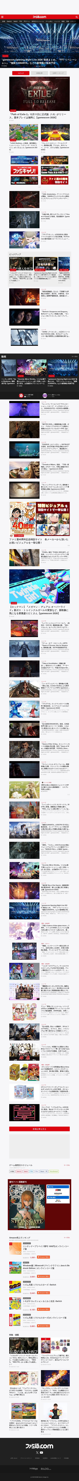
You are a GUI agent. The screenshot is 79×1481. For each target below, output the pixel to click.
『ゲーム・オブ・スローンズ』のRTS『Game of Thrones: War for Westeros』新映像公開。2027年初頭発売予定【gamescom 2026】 (48, 382)
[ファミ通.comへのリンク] (39, 17)
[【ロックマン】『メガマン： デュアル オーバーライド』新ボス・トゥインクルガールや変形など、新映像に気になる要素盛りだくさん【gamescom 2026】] (39, 586)
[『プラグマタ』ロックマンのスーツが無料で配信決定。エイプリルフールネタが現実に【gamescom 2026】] (24, 709)
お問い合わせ (13, 1458)
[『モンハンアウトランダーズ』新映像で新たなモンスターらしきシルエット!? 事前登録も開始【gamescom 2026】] (24, 490)
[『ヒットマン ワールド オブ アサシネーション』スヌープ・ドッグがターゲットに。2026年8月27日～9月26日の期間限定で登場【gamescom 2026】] (24, 409)
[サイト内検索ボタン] (76, 17)
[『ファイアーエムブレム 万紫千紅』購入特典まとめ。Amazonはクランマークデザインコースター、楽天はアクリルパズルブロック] (55, 1345)
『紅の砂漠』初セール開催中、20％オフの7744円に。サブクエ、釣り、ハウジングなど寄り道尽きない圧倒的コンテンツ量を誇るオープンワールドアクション (55, 1028)
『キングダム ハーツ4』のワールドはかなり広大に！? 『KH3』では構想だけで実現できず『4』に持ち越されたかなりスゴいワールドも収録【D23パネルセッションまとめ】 (55, 1392)
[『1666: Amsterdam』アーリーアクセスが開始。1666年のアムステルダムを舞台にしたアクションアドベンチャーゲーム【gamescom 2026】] (24, 199)
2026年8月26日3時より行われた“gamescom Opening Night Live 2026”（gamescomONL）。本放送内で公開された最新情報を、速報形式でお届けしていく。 (55, 411)
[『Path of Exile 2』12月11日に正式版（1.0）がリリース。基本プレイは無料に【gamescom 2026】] (39, 94)
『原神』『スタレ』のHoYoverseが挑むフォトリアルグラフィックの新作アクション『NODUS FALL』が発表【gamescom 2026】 (55, 847)
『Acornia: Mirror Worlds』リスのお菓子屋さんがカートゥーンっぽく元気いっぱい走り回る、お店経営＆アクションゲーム (55, 867)
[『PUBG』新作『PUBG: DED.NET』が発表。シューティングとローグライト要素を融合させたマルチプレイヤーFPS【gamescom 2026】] (24, 557)
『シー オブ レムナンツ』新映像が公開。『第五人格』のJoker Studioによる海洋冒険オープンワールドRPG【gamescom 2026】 (55, 685)
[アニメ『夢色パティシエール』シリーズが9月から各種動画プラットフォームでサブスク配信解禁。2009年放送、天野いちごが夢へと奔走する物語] (24, 1011)
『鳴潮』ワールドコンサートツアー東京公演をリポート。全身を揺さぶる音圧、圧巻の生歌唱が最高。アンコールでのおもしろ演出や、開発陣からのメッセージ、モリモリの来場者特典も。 (55, 953)
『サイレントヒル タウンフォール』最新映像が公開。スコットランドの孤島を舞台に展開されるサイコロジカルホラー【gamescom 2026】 (55, 766)
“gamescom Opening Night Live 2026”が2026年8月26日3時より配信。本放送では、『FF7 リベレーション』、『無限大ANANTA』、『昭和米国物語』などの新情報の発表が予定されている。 (55, 912)
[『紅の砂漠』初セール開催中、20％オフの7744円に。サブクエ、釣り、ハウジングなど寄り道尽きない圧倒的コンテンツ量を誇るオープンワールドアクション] (24, 1032)
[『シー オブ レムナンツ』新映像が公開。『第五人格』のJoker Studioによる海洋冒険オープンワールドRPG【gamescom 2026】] (24, 689)
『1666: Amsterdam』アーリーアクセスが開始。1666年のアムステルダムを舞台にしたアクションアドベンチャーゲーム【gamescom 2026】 (55, 196)
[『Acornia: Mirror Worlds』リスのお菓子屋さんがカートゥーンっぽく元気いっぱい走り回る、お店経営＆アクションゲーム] (24, 870)
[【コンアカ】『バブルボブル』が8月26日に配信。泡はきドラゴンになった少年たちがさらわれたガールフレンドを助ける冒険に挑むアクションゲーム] (24, 1112)
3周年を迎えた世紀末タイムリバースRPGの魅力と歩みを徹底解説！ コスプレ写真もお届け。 (55, 787)
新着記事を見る (39, 1128)
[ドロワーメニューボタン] (2, 17)
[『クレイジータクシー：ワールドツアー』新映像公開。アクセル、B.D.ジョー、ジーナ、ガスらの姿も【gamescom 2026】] (55, 132)
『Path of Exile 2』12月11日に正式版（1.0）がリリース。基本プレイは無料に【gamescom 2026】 (37, 116)
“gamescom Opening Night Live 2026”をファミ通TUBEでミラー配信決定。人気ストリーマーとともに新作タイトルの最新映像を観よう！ (45, 276)
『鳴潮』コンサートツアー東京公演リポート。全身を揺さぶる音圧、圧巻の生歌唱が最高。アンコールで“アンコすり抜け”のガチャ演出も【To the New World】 (55, 948)
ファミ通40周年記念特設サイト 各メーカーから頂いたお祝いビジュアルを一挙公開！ (38, 541)
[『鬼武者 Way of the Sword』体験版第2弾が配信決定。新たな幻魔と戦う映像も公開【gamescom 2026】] (24, 890)
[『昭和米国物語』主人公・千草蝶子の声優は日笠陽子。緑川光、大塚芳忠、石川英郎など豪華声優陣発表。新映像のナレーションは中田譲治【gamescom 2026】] (24, 296)
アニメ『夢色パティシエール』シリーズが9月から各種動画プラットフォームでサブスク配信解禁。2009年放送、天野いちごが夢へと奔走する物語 (55, 1008)
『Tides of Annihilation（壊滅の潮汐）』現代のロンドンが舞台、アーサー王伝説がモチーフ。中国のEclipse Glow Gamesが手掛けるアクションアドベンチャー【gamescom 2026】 (55, 665)
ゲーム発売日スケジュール (20, 1165)
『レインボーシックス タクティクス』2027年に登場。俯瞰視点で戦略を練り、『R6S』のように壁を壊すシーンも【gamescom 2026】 (55, 806)
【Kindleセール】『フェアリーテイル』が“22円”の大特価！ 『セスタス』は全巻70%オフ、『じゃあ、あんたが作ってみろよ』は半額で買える (23, 1391)
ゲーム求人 (49, 21)
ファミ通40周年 (19, 535)
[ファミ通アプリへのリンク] (33, 1468)
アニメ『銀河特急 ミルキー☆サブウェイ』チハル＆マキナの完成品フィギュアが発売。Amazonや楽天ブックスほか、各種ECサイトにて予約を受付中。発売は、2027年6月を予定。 (55, 973)
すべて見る (75, 356)
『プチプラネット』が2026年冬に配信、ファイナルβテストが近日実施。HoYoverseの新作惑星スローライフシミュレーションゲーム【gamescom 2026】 (55, 236)
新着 (3, 21)
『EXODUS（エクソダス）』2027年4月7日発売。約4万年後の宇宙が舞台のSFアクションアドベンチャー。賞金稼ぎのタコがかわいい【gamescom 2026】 (55, 446)
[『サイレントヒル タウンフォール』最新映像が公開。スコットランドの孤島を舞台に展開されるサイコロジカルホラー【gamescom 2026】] (24, 769)
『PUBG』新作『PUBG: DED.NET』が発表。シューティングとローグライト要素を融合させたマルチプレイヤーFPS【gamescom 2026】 (55, 554)
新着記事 (39, 73)
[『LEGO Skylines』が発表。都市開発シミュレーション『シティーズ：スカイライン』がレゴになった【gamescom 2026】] (23, 132)
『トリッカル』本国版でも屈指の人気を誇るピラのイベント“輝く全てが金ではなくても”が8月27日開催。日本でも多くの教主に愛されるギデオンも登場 (55, 1049)
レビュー (13, 270)
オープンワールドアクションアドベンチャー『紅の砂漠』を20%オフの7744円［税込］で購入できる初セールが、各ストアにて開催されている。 (55, 1033)
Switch (16, 21)
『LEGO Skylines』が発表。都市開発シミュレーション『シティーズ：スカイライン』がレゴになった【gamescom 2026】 (23, 146)
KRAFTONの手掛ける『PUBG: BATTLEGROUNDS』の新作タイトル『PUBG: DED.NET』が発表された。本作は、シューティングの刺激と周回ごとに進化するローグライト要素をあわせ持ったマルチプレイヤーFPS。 (55, 559)
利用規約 (37, 1458)
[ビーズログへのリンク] (46, 1468)
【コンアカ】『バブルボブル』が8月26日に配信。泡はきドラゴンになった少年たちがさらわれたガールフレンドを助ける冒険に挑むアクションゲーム (55, 1109)
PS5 (20, 21)
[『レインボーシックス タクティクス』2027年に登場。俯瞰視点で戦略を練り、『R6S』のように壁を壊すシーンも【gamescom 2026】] (24, 810)
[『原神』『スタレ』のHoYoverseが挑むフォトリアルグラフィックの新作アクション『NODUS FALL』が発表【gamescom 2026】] (24, 850)
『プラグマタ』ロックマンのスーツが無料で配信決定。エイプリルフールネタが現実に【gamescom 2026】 (55, 706)
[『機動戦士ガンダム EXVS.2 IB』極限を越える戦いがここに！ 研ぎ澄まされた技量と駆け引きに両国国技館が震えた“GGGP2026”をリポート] (39, 45)
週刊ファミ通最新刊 (18, 1182)
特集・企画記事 (71, 21)
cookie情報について (55, 1458)
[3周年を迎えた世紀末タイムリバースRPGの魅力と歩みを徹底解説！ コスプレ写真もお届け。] (24, 789)
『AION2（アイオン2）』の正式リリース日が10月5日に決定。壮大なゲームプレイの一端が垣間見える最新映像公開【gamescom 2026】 (55, 334)
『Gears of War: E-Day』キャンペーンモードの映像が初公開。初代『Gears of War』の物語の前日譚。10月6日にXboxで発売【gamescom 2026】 (55, 746)
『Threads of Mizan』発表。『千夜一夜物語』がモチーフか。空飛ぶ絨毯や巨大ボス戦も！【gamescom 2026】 (55, 466)
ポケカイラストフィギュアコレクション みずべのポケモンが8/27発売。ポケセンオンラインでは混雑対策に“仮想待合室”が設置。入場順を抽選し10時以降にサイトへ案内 (55, 1089)
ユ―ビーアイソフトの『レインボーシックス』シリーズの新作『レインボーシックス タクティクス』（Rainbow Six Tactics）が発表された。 (55, 811)
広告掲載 (66, 1458)
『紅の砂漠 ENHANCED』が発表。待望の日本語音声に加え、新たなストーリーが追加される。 (55, 731)
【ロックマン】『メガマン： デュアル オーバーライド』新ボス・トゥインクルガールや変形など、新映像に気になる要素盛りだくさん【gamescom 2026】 (38, 610)
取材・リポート (45, 943)
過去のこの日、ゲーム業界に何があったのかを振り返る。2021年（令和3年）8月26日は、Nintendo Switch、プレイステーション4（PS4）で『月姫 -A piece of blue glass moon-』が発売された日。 (55, 932)
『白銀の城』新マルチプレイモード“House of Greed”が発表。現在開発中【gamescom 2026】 (55, 216)
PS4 (36, 1171)
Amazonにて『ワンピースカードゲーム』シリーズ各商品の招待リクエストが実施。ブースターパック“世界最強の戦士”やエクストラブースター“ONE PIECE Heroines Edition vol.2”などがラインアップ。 (55, 1074)
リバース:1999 (47, 782)
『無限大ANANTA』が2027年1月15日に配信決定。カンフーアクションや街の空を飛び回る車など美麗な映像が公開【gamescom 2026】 (55, 827)
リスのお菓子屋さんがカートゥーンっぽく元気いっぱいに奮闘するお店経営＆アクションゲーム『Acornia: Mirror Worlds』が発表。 (55, 872)
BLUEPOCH (44, 791)
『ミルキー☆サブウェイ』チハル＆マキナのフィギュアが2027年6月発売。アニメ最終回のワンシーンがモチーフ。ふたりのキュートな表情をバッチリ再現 (55, 968)
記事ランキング (58, 73)
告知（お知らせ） (40, 270)
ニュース (57, 21)
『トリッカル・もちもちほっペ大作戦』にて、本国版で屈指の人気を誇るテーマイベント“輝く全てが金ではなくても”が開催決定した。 (55, 1054)
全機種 (12, 1171)
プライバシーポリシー (26, 1458)
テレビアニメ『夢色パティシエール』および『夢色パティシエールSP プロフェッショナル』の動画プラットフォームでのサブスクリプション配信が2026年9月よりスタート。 (55, 1013)
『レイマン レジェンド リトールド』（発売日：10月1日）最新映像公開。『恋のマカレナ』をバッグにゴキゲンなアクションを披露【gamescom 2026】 (16, 382)
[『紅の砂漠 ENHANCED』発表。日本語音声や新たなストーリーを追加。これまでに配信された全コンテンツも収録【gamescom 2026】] (24, 729)
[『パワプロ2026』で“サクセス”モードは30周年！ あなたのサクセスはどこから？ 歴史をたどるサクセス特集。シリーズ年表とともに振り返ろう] (23, 1411)
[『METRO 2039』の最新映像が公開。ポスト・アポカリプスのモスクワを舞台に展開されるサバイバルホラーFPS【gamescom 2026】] (24, 429)
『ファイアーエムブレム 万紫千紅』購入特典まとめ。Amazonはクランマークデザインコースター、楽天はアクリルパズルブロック (55, 1358)
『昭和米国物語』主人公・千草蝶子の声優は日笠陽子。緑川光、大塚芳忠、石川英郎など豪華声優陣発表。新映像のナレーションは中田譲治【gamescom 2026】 (55, 293)
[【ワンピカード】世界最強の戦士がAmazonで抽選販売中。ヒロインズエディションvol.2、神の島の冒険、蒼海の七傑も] (24, 1072)
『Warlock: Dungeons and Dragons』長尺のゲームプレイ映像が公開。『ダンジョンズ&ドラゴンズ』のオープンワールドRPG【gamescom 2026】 (55, 314)
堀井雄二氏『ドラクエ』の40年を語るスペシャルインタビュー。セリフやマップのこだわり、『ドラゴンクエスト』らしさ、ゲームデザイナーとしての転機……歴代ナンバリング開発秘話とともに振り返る (55, 1426)
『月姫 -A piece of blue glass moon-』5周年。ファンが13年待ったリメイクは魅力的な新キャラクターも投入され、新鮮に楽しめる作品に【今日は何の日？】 (55, 927)
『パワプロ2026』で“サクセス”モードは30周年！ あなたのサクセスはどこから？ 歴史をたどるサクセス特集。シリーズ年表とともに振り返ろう (23, 1424)
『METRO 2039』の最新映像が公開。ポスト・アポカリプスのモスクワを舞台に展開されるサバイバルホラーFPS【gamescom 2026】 (55, 426)
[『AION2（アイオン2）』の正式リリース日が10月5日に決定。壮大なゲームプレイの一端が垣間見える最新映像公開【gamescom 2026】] (24, 337)
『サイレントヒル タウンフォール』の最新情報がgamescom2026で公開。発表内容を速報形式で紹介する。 (55, 771)
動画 (63, 21)
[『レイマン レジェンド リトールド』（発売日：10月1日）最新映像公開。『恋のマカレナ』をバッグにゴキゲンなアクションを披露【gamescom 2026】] (17, 367)
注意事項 (45, 1458)
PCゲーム (27, 21)
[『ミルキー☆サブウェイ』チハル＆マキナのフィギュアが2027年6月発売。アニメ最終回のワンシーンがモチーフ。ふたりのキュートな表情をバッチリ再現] (24, 971)
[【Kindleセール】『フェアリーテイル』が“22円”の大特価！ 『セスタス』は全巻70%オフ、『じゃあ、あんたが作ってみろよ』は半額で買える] (23, 1378)
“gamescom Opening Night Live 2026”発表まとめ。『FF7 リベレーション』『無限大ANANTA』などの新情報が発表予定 (55, 907)
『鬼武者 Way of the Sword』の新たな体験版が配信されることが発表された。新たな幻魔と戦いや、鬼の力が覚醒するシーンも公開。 (55, 892)
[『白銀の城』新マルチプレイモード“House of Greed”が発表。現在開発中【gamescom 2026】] (24, 219)
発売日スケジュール (38, 21)
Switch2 (9, 21)
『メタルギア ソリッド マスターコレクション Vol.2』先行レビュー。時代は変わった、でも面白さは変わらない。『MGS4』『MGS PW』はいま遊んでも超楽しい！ (20, 276)
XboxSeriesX (54, 1171)
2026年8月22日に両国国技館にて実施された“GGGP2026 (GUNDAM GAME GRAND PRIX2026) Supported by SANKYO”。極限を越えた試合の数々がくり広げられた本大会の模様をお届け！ (55, 993)
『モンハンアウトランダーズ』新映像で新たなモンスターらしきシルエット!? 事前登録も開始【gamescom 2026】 (55, 487)
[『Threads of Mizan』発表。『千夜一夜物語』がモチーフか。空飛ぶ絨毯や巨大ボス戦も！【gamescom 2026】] (24, 470)
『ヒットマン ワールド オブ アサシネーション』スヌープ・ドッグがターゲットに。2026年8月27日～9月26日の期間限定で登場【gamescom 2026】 (55, 406)
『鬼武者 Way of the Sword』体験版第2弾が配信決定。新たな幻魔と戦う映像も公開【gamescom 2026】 (55, 887)
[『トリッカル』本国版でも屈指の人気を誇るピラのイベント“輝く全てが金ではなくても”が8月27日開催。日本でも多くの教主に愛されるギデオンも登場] (24, 1052)
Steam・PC (43, 1171)
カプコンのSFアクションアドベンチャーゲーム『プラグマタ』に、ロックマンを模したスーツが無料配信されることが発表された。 (55, 711)
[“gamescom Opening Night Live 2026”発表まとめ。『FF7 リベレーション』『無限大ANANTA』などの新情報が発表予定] (24, 910)
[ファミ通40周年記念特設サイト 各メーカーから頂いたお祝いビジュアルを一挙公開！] (39, 519)
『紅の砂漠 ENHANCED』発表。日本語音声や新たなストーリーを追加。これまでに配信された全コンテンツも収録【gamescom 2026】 (55, 726)
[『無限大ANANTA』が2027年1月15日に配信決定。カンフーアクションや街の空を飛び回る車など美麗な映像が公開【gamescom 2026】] (24, 830)
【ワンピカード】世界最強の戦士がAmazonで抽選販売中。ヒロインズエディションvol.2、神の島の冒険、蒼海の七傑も (55, 1069)
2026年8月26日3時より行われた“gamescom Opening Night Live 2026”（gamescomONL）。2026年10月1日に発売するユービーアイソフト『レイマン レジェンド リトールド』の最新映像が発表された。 (55, 630)
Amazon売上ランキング (19, 1237)
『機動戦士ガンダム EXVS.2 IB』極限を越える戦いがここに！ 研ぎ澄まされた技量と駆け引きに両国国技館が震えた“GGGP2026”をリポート (39, 61)
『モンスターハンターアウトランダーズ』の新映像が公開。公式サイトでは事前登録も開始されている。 (55, 492)
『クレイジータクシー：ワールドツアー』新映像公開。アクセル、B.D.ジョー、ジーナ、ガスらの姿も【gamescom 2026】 (55, 146)
